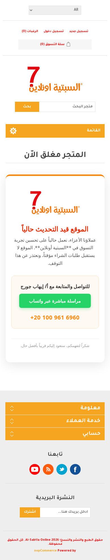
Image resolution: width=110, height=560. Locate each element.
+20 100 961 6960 (55, 317)
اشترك (30, 512)
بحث (27, 107)
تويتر (61, 469)
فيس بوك (75, 469)
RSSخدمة (48, 469)
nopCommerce (45, 551)
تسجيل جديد (78, 31)
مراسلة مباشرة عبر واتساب (55, 301)
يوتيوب (34, 469)
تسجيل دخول (54, 31)
